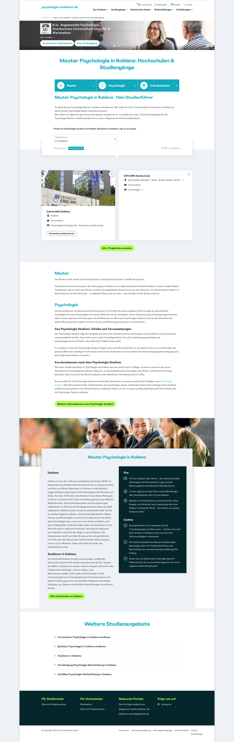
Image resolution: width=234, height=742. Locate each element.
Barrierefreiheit (182, 730)
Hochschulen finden (140, 9)
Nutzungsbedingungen (163, 730)
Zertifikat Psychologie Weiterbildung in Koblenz (85, 674)
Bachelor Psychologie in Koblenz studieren (82, 646)
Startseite (45, 17)
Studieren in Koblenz (69, 655)
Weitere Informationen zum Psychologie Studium (85, 404)
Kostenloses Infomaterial (57, 43)
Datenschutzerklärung (141, 730)
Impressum (124, 730)
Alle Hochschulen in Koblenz (66, 596)
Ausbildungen (183, 9)
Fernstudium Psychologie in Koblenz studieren (84, 637)
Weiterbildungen (163, 9)
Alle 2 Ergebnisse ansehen (117, 248)
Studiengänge (118, 9)
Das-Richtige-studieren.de (132, 704)
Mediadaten (86, 704)
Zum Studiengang (87, 43)
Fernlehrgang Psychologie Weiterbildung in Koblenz (87, 665)
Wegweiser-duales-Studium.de (134, 709)
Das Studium (99, 9)
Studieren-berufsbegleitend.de (134, 713)
